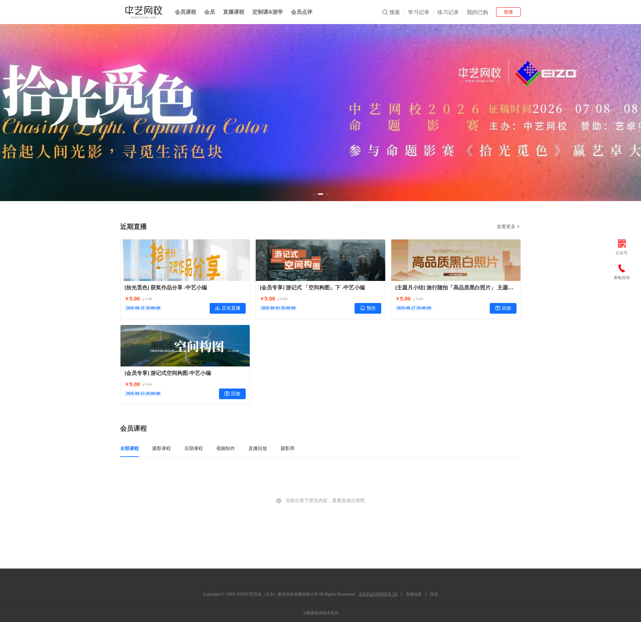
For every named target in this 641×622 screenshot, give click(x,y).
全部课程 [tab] (129, 448)
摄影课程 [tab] (161, 448)
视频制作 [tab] (225, 448)
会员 (209, 12)
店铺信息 (414, 594)
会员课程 (185, 12)
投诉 (434, 594)
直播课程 (233, 12)
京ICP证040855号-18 (378, 594)
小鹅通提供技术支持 (320, 613)
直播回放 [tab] (257, 448)
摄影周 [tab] (287, 448)
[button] (313, 194)
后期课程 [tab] (193, 448)
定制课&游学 (267, 12)
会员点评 (301, 12)
